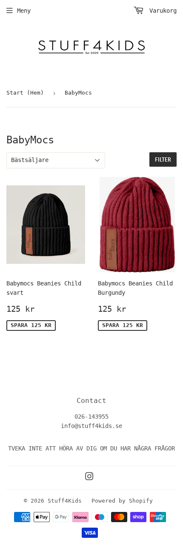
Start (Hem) (25, 92)
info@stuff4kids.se (91, 425)
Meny (24, 10)
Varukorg (161, 10)
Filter (163, 160)
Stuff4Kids (65, 501)
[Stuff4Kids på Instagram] (89, 477)
